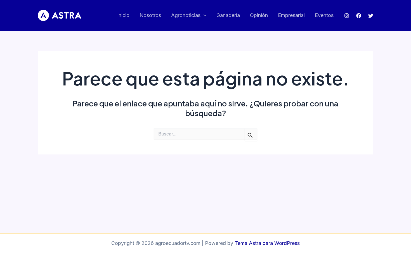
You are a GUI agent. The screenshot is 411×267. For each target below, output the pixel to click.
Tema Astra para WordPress (267, 243)
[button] (203, 15)
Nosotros (150, 15)
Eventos (324, 15)
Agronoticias (185, 15)
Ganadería (228, 15)
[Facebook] (358, 15)
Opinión (259, 15)
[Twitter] (370, 15)
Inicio (123, 15)
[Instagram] (346, 15)
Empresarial (291, 15)
